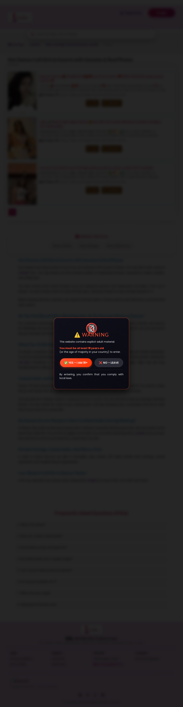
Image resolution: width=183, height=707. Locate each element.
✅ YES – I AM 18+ (76, 363)
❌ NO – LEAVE (109, 363)
